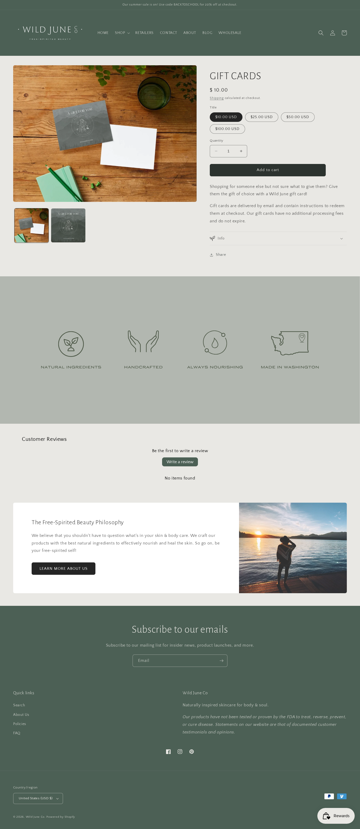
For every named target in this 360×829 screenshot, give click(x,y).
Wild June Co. (36, 816)
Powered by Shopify (60, 816)
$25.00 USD (262, 117)
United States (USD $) (35, 798)
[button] (122, 32)
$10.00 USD (226, 117)
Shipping (217, 98)
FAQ (17, 733)
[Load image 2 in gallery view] (68, 225)
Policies (19, 724)
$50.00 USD (297, 117)
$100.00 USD (227, 129)
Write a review (180, 462)
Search (19, 705)
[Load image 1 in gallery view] (31, 225)
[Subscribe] (221, 661)
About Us (21, 715)
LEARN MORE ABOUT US (63, 568)
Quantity (216, 140)
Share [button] (221, 255)
